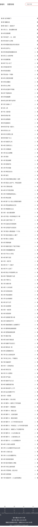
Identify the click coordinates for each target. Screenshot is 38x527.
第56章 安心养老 (5, 85)
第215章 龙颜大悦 (6, 283)
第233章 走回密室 (6, 306)
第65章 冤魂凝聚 (5, 97)
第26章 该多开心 (5, 48)
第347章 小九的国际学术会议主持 (10, 448)
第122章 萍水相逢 (6, 168)
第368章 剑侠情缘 (6, 474)
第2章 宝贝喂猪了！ (6, 18)
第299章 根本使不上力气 (8, 388)
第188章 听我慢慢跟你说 (8, 250)
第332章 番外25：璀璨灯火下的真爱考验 (12, 429)
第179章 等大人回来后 (7, 239)
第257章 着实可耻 (6, 336)
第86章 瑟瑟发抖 (5, 123)
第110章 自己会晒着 (6, 153)
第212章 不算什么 (6, 280)
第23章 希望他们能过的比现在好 (10, 44)
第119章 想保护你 (6, 164)
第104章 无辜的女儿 (6, 145)
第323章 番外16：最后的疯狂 (9, 418)
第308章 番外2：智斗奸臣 (8, 399)
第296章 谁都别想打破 (7, 384)
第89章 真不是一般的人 (7, 126)
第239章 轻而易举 (6, 313)
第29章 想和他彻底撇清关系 (9, 52)
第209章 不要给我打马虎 (8, 276)
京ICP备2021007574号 (19, 518)
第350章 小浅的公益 (6, 451)
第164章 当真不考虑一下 (8, 220)
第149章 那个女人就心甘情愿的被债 (11, 201)
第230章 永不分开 (6, 302)
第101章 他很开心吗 (6, 141)
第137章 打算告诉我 (6, 186)
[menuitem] (10, 4)
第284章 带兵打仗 (6, 369)
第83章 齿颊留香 (5, 119)
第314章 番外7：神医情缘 (8, 407)
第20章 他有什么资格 (7, 41)
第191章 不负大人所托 (7, 253)
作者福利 (33, 509)
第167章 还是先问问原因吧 (8, 224)
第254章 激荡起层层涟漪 (8, 332)
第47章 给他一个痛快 (7, 74)
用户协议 (14, 509)
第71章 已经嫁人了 (6, 104)
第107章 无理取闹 (6, 149)
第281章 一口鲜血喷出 (7, 366)
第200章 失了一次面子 (7, 265)
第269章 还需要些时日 (7, 351)
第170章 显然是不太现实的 (8, 227)
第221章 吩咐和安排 (6, 291)
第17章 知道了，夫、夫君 (8, 37)
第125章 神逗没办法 (6, 171)
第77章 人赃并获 (5, 112)
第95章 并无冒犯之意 (7, 134)
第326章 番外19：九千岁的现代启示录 (12, 422)
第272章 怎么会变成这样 (8, 354)
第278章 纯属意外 (6, 362)
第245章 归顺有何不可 (7, 321)
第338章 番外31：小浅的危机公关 (10, 437)
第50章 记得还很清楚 (7, 78)
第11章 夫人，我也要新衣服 (9, 29)
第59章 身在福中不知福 (7, 89)
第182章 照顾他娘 (6, 242)
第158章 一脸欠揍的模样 (8, 212)
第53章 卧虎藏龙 (5, 82)
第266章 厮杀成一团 (6, 347)
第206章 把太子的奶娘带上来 (9, 272)
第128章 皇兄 (4, 175)
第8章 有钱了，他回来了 (8, 26)
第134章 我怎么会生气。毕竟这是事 (11, 183)
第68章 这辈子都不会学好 (8, 100)
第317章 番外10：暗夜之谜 (8, 410)
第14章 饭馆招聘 (5, 33)
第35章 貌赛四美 (5, 59)
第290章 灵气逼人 (6, 377)
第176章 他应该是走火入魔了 (9, 235)
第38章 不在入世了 (6, 63)
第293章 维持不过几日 (7, 380)
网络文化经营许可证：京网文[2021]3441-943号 (19, 522)
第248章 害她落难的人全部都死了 (10, 324)
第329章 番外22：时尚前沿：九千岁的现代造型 (14, 425)
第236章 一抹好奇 (6, 310)
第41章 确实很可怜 (6, 67)
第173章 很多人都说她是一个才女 (10, 231)
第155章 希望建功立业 (7, 209)
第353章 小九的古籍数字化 (8, 455)
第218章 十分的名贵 (6, 287)
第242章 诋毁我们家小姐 (8, 317)
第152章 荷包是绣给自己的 (8, 205)
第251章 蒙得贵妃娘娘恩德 (8, 328)
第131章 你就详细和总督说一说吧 (10, 179)
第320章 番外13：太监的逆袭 (9, 414)
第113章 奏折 (4, 156)
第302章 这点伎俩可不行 (8, 392)
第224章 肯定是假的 (6, 295)
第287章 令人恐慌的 (6, 373)
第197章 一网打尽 (6, 261)
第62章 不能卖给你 (6, 93)
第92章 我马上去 (5, 130)
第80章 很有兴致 (5, 115)
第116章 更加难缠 (6, 160)
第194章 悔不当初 (6, 257)
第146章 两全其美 (6, 197)
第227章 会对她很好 (6, 298)
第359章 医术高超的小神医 (8, 463)
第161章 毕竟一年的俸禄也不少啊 (10, 216)
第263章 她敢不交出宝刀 (8, 343)
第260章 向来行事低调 (7, 339)
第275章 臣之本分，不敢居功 (9, 358)
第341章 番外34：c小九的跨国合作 (11, 440)
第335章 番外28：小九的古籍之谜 (10, 433)
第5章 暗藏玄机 (5, 22)
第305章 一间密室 (6, 395)
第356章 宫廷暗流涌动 (7, 459)
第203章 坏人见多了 (6, 268)
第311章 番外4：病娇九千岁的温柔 (11, 403)
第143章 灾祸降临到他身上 (8, 194)
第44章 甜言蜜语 (5, 70)
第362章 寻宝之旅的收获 (8, 466)
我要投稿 (10, 4)
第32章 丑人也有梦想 (7, 56)
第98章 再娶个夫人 (6, 138)
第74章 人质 (4, 108)
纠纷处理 (23, 509)
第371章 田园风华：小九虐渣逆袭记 (11, 478)
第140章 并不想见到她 (7, 190)
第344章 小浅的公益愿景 (8, 444)
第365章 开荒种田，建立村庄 (9, 470)
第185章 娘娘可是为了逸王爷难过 (10, 246)
